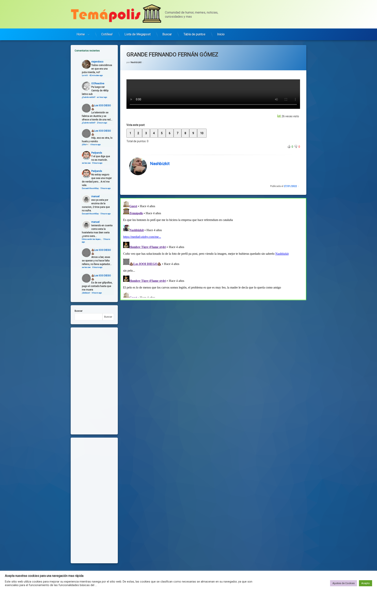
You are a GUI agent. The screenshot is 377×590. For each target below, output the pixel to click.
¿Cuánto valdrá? (88, 97)
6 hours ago (97, 267)
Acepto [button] (365, 583)
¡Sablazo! (86, 293)
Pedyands (96, 152)
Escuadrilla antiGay (90, 188)
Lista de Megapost (137, 34)
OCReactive (97, 83)
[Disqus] (213, 248)
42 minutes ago (96, 75)
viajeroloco (97, 61)
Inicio (221, 34)
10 (201, 133)
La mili (85, 75)
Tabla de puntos (194, 34)
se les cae (86, 163)
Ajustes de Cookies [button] (343, 583)
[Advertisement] (213, 329)
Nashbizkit (136, 62)
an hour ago (102, 97)
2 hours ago (102, 123)
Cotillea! (107, 34)
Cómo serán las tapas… (92, 239)
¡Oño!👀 (85, 144)
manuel (95, 196)
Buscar (167, 34)
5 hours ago (97, 163)
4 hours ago (96, 144)
